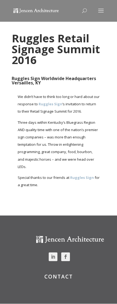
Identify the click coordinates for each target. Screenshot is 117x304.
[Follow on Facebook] (65, 256)
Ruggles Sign (50, 104)
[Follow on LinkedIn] (53, 256)
